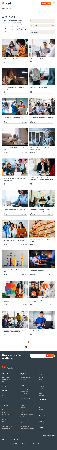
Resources (24, 402)
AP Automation (24, 393)
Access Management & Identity (27, 428)
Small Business (5, 377)
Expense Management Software (28, 389)
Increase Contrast (51, 435)
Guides (22, 405)
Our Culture (41, 386)
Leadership (41, 395)
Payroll (3, 412)
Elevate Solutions (6, 405)
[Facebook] (9, 439)
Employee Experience (7, 426)
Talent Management (6, 428)
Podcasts (23, 407)
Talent (3, 421)
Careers (40, 379)
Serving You (41, 388)
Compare (23, 381)
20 (29, 341)
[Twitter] (6, 439)
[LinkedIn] (3, 439)
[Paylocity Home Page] (7, 3)
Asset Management (25, 426)
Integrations (41, 402)
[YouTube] (14, 439)
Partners (4, 386)
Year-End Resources (25, 416)
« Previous (22, 347)
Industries (4, 384)
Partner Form (42, 421)
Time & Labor (5, 419)
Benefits (4, 424)
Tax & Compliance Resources (27, 414)
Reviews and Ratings (25, 377)
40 (31, 341)
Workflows (41, 409)
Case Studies (23, 379)
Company (41, 374)
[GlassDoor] (12, 439)
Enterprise (4, 381)
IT (2, 398)
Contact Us (42, 416)
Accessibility (40, 443)
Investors (41, 381)
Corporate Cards (24, 391)
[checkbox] (44, 435)
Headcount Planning (25, 398)
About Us (41, 377)
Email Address (36, 355)
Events (22, 412)
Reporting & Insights (43, 412)
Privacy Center (25, 443)
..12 (30, 347)
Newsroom (41, 384)
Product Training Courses (26, 419)
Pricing (41, 427)
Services (4, 402)
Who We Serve (6, 374)
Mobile (40, 407)
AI (39, 405)
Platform (4, 390)
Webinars (23, 410)
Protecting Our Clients (44, 391)
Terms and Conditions (33, 443)
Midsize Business (6, 379)
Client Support (42, 419)
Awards (40, 393)
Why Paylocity (25, 374)
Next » (35, 347)
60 (34, 341)
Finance (4, 395)
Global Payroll (5, 414)
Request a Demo (42, 423)
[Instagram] (17, 439)
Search (35, 21)
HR (3, 393)
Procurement (23, 395)
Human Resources (6, 417)
